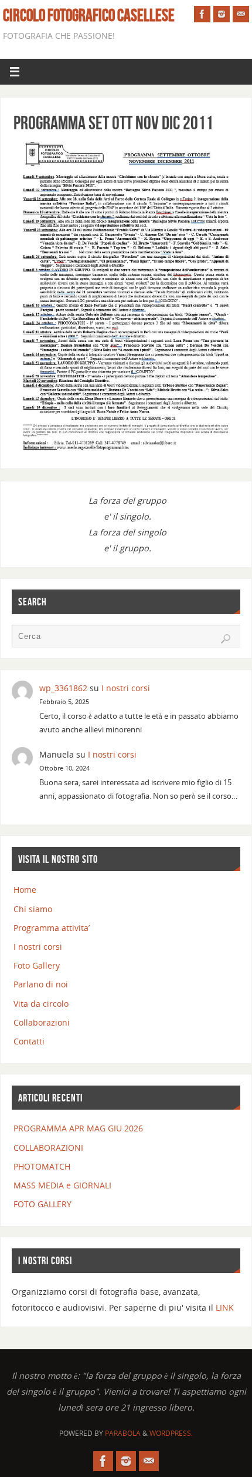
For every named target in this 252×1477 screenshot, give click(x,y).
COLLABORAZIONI (48, 1147)
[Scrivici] (241, 14)
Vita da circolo (41, 1003)
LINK (225, 1307)
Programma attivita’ (51, 927)
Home (24, 889)
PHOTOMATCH (41, 1166)
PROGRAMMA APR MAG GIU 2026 (78, 1128)
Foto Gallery (36, 965)
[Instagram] (221, 14)
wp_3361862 (63, 688)
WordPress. (171, 1433)
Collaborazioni (41, 1022)
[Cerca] (225, 639)
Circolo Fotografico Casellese (89, 15)
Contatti (29, 1041)
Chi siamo (32, 909)
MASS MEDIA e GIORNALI (62, 1185)
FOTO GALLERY (42, 1204)
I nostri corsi (125, 688)
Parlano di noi (40, 984)
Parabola (123, 1433)
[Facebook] (202, 14)
